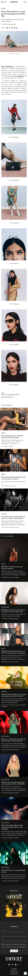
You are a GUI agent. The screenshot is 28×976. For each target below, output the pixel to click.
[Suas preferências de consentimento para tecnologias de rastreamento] (25, 973)
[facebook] (5, 28)
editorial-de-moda (7, 397)
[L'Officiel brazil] (14, 2)
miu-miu (3, 394)
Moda (3, 8)
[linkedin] (10, 28)
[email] (2, 28)
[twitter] (12, 28)
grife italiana (17, 76)
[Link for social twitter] (9, 965)
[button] (25, 906)
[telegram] (17, 28)
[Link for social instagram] (15, 965)
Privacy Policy (23, 947)
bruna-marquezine (13, 394)
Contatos (14, 968)
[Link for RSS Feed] (19, 965)
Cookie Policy (14, 973)
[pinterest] (7, 28)
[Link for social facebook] (12, 965)
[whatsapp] (14, 28)
